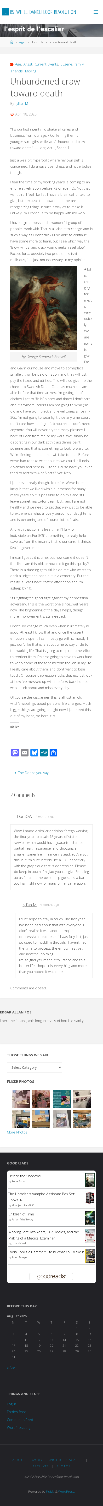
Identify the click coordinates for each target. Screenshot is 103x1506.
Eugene (66, 64)
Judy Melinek (19, 1243)
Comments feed (20, 1419)
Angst (27, 64)
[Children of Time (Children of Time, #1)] (90, 1217)
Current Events (46, 64)
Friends (17, 71)
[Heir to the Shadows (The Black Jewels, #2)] (90, 1180)
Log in (11, 1404)
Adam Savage (19, 1257)
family (79, 64)
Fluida (49, 1491)
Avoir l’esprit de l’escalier (57, 1460)
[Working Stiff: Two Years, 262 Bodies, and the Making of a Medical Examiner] (90, 1235)
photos (63, 1466)
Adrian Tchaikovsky (22, 1219)
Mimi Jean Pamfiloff (23, 1205)
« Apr (11, 1367)
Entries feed (16, 1412)
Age (21, 42)
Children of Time (21, 1214)
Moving (30, 71)
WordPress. (66, 1491)
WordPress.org (18, 1427)
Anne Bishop (19, 1181)
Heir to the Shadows (24, 1176)
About (18, 1460)
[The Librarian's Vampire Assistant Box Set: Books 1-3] (90, 1197)
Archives (41, 1466)
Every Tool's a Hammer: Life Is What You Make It (46, 1252)
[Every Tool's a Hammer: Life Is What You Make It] (90, 1256)
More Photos (17, 1132)
